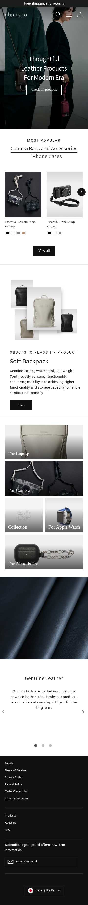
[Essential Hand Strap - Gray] (60, 233)
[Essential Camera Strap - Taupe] (23, 233)
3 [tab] (50, 745)
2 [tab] (43, 745)
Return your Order (16, 798)
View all (44, 251)
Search (9, 763)
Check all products (44, 89)
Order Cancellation (16, 791)
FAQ (7, 830)
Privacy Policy (14, 777)
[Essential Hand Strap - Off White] (54, 233)
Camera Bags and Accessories (44, 148)
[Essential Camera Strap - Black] (7, 233)
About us (10, 822)
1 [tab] (35, 745)
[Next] (81, 192)
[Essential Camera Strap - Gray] (18, 233)
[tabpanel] (44, 692)
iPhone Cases (46, 156)
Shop (20, 405)
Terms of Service (15, 770)
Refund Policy (13, 784)
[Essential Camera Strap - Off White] (13, 233)
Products (10, 815)
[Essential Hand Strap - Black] (49, 233)
